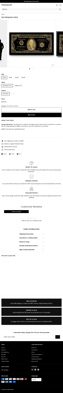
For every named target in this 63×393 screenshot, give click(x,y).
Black (12, 93)
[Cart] (57, 5)
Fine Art (3, 357)
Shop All (3, 350)
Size (2, 74)
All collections (5, 352)
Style (3, 82)
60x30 (23, 77)
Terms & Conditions (37, 354)
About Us (34, 348)
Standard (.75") (7, 85)
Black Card (4, 359)
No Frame (5, 93)
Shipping (3, 106)
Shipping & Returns (37, 359)
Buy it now (31, 115)
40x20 (17, 77)
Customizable (5, 361)
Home (2, 14)
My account (35, 361)
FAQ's (33, 352)
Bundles (3, 354)
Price (3, 99)
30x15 (10, 77)
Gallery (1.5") (18, 85)
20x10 (4, 77)
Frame (3, 90)
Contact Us (34, 350)
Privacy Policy (35, 357)
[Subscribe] (57, 337)
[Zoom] (52, 64)
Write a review (16, 212)
